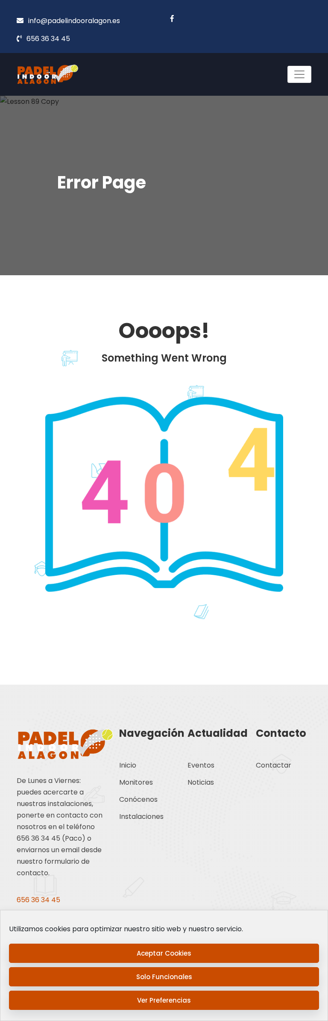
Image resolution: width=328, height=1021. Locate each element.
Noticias (200, 782)
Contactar (273, 765)
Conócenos (138, 799)
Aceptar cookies (164, 953)
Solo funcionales (164, 976)
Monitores (136, 782)
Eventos (200, 765)
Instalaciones (141, 816)
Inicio (127, 765)
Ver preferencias (164, 1000)
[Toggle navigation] (299, 74)
